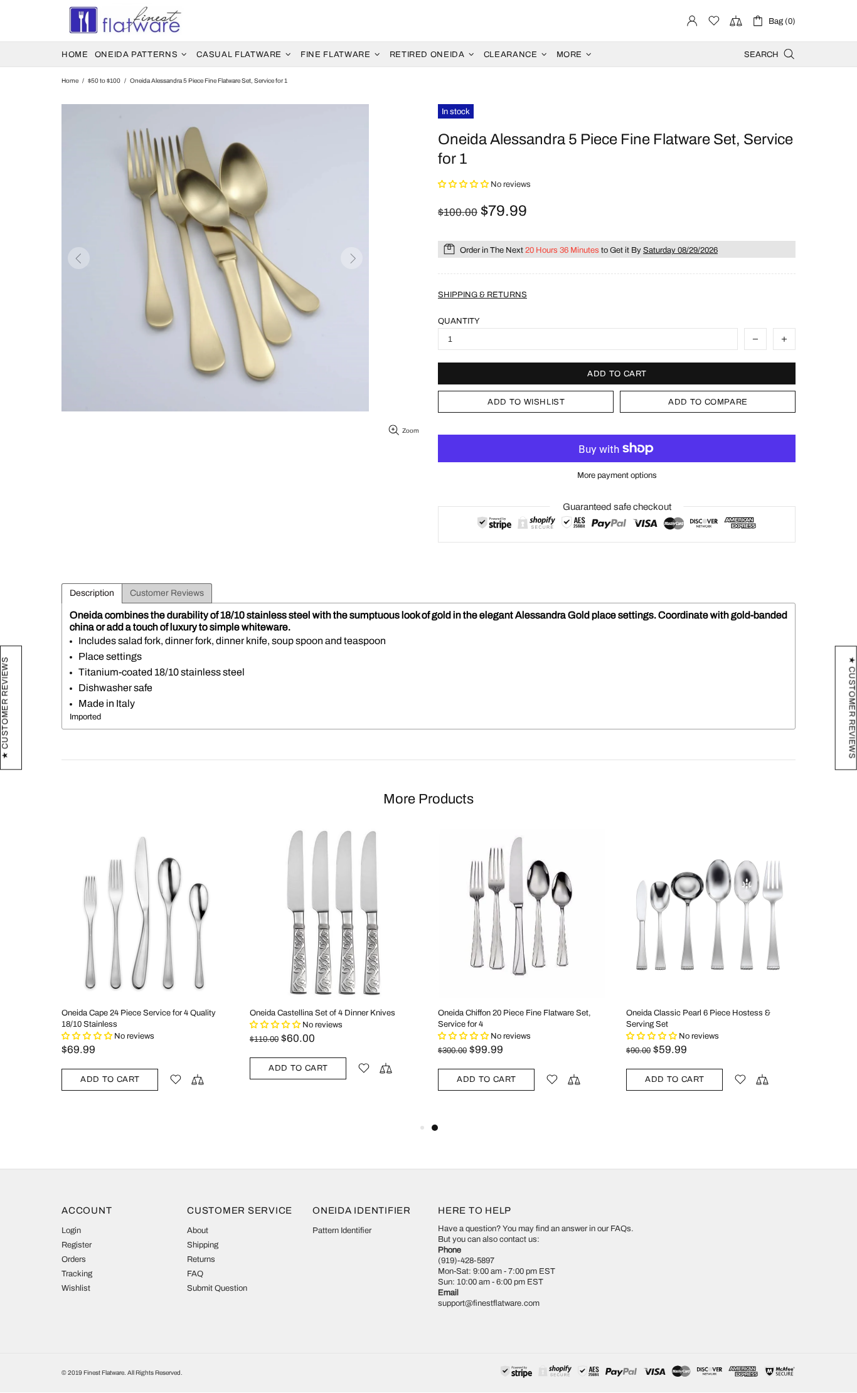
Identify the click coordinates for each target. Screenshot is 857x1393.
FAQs (620, 1228)
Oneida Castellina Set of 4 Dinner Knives (322, 1013)
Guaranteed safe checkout (617, 507)
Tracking (76, 1273)
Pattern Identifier (341, 1230)
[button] (464, 184)
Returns (201, 1259)
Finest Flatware (124, 20)
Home (69, 80)
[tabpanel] (522, 974)
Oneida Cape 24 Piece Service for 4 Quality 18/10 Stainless (138, 1019)
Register (76, 1245)
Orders (73, 1259)
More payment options (617, 475)
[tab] (91, 593)
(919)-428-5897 (466, 1260)
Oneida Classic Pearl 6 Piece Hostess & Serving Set (698, 1019)
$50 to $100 (104, 80)
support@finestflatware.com (489, 1303)
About (197, 1230)
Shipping (202, 1245)
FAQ (195, 1273)
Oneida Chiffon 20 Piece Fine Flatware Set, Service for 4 (514, 1019)
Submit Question (217, 1288)
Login (71, 1230)
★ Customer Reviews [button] (852, 707)
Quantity (459, 321)
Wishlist (75, 1288)
